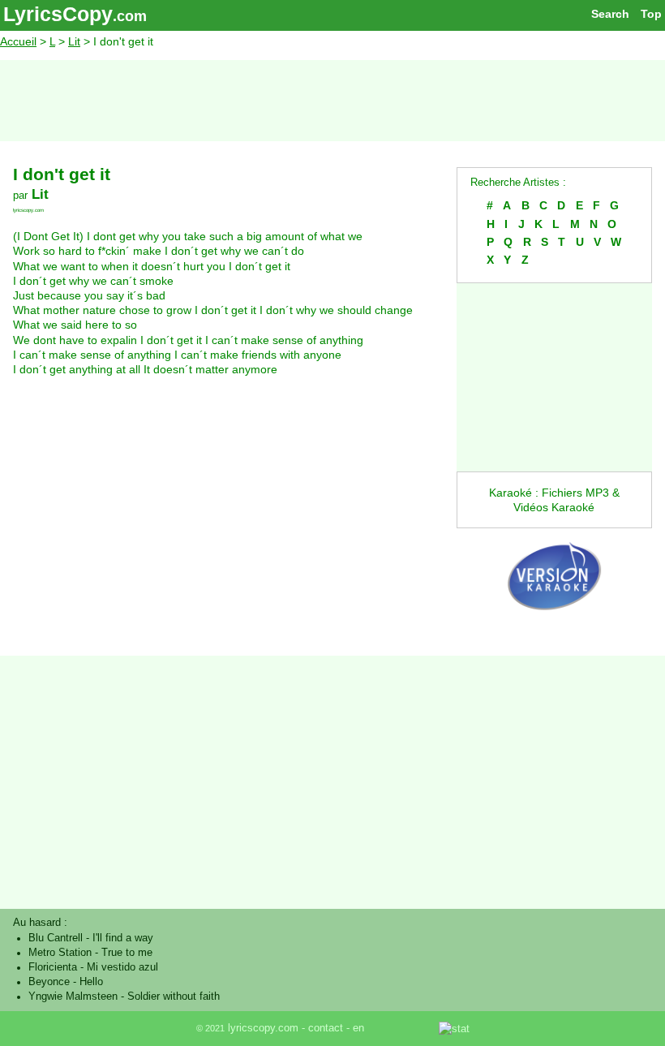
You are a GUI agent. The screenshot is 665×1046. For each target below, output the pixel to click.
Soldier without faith (173, 996)
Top (651, 13)
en (358, 1028)
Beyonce (49, 982)
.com (130, 16)
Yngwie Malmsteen (73, 996)
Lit (74, 41)
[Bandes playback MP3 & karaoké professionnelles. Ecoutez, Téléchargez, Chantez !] (554, 622)
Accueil (18, 41)
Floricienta (52, 967)
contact (325, 1028)
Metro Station (60, 952)
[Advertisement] (332, 100)
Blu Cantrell (55, 938)
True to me (126, 952)
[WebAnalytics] (403, 1028)
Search (610, 13)
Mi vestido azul (122, 967)
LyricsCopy (58, 13)
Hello (91, 982)
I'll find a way (122, 938)
